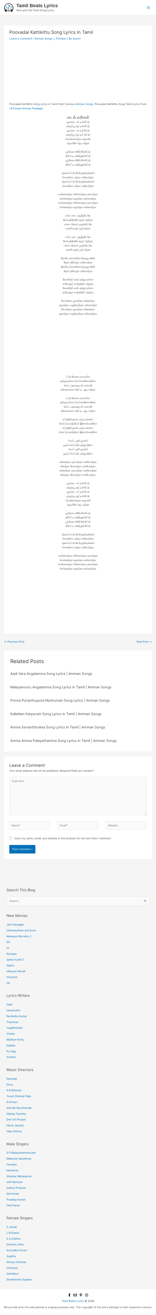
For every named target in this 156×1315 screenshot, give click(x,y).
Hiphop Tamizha (16, 1113)
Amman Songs (43, 38)
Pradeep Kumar (15, 1199)
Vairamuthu (13, 1010)
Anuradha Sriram (16, 1250)
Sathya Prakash (16, 1187)
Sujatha (11, 1256)
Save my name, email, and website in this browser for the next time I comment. (63, 838)
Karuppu (11, 953)
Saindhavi (12, 1273)
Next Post (144, 641)
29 (8, 982)
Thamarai (12, 1022)
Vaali (9, 1004)
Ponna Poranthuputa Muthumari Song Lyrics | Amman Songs (60, 700)
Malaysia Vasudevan (19, 1158)
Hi (7, 947)
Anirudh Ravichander (19, 1107)
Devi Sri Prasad (15, 1119)
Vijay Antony (14, 1131)
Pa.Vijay (11, 1051)
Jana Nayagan (15, 924)
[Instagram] (86, 1295)
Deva (9, 1084)
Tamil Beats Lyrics (37, 5)
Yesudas (11, 1164)
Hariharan (12, 1170)
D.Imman (11, 1102)
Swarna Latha (15, 1244)
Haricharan (13, 1205)
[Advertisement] (77, 73)
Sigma (10, 965)
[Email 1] (75, 1295)
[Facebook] (69, 1295)
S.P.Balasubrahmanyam (21, 1152)
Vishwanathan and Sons (21, 930)
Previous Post (14, 641)
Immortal (11, 977)
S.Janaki (11, 1226)
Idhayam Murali (15, 971)
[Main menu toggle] (148, 7)
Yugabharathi (14, 1027)
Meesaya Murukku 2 (18, 936)
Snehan (11, 1057)
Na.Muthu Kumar (16, 1016)
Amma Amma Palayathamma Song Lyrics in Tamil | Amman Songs (63, 740)
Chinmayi (12, 1267)
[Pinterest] (81, 1295)
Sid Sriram (12, 1193)
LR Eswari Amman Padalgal (26, 108)
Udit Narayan (14, 1181)
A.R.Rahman (13, 1090)
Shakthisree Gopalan (19, 1279)
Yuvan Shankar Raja (18, 1096)
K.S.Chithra (13, 1238)
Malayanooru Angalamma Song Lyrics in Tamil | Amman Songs (60, 687)
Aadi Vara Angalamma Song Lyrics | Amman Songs (51, 673)
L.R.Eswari (60, 38)
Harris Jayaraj (14, 1125)
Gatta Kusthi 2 (15, 959)
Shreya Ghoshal (16, 1262)
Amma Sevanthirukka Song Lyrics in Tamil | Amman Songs (57, 727)
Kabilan (10, 1045)
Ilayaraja (11, 1078)
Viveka (10, 1033)
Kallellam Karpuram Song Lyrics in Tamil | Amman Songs (56, 714)
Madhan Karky (15, 1039)
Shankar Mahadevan (19, 1176)
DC (8, 941)
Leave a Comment (20, 38)
